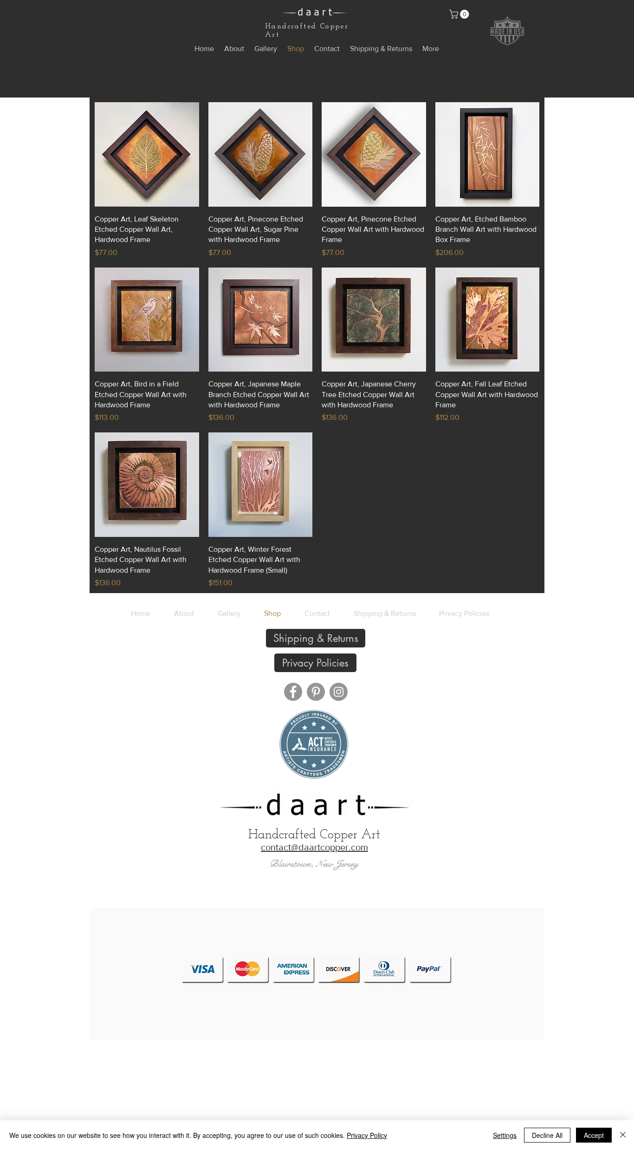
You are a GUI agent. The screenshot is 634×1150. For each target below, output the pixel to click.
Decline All (547, 1135)
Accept (594, 1135)
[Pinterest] (316, 692)
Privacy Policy (367, 1135)
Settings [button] (505, 1135)
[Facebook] (293, 692)
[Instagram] (339, 692)
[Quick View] (147, 154)
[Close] (622, 1135)
